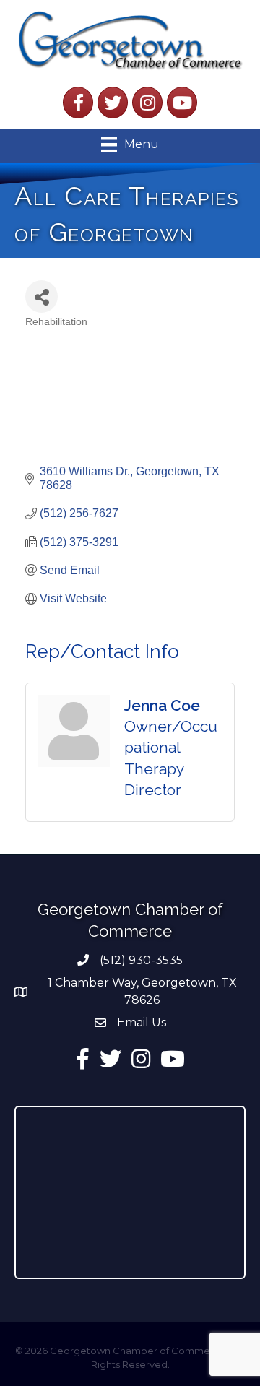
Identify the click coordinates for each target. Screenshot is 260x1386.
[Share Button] (41, 296)
